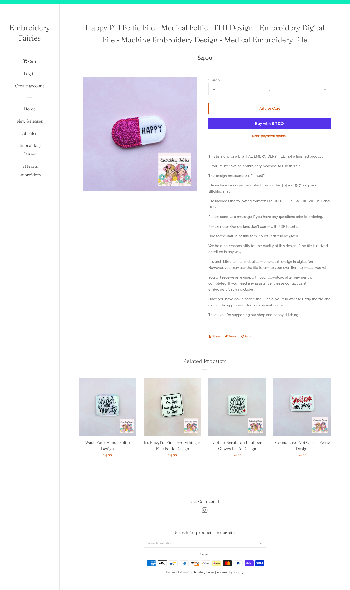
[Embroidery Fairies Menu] (47, 149)
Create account (29, 85)
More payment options (269, 136)
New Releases (30, 121)
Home (29, 109)
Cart (31, 61)
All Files (29, 133)
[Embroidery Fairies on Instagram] (205, 511)
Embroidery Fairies (29, 32)
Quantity (214, 80)
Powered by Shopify (230, 572)
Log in (30, 73)
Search (204, 554)
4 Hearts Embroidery (29, 170)
